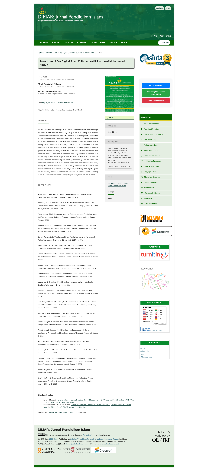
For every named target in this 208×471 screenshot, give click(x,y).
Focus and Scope (150, 140)
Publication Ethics (151, 150)
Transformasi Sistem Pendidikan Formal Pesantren (90, 405)
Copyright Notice (150, 172)
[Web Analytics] (145, 330)
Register (159, 8)
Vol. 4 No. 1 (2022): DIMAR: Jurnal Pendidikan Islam (75, 53)
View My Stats (157, 330)
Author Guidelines (150, 145)
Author (143, 348)
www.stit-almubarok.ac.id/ (108, 444)
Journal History (149, 198)
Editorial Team (98, 43)
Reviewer (81, 43)
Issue (142, 354)
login (168, 8)
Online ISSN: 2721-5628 (153, 134)
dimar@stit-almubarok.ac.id (77, 444)
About (124, 43)
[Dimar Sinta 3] (156, 70)
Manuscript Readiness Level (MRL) (156, 93)
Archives (69, 43)
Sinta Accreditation (151, 204)
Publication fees (150, 188)
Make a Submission (156, 101)
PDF (111, 118)
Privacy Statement (151, 182)
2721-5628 (53, 439)
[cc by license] (41, 435)
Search (165, 43)
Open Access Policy (151, 166)
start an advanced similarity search (62, 412)
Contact (113, 43)
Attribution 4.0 (88, 435)
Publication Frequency (152, 161)
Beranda (44, 43)
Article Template (155, 85)
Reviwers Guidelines (152, 193)
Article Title (144, 351)
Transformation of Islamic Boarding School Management (78, 400)
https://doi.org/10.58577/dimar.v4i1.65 (57, 103)
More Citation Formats (117, 167)
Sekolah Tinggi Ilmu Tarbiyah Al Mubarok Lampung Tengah (94, 439)
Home (40, 53)
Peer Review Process (152, 156)
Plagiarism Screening (152, 177)
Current (56, 43)
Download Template (151, 129)
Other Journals (146, 357)
